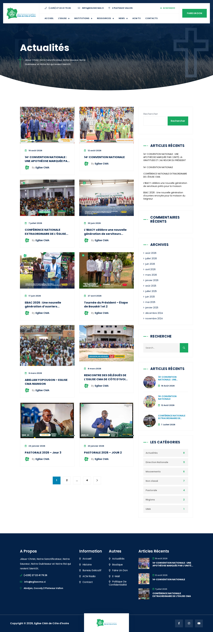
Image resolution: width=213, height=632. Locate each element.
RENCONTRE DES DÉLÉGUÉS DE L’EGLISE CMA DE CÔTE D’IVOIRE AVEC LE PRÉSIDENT (106, 379)
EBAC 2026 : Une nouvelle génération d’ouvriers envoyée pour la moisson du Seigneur (45, 308)
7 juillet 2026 (35, 223)
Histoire (87, 564)
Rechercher (150, 114)
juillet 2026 (151, 258)
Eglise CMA (40, 167)
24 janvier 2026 (36, 445)
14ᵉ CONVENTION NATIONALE (104, 157)
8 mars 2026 (94, 368)
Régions (150, 499)
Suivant (97, 480)
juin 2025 (150, 296)
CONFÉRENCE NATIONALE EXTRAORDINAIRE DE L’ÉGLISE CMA (45, 233)
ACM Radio (169, 8)
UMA (148, 509)
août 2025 (150, 285)
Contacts (151, 18)
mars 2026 (151, 274)
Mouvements (153, 471)
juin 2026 (150, 263)
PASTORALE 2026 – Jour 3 (43, 452)
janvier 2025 (151, 307)
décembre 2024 (154, 313)
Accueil (49, 18)
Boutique (117, 564)
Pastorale (151, 490)
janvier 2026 (151, 280)
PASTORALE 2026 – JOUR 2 (103, 452)
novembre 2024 (154, 318)
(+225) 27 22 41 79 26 (59, 8)
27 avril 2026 (94, 295)
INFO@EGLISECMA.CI (93, 8)
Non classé (152, 480)
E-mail (116, 576)
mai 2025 (150, 302)
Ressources (104, 18)
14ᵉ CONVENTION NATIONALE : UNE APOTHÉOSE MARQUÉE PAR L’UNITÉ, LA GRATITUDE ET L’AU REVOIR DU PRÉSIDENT (47, 163)
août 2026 (150, 253)
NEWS (122, 18)
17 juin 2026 (34, 295)
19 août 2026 (35, 150)
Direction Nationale (157, 462)
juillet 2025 (151, 291)
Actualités (152, 452)
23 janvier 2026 (95, 445)
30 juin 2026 (94, 223)
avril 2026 (150, 269)
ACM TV (136, 18)
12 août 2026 (94, 150)
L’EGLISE (62, 18)
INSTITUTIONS (81, 18)
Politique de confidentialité (118, 583)
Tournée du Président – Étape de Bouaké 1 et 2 (106, 304)
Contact (87, 582)
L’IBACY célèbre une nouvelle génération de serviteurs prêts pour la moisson (105, 233)
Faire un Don (194, 13)
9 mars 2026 (35, 373)
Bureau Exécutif (91, 570)
